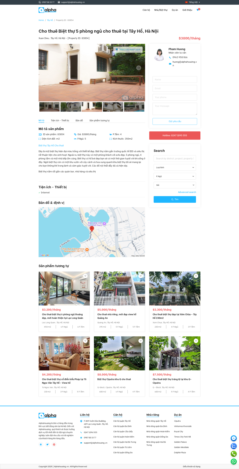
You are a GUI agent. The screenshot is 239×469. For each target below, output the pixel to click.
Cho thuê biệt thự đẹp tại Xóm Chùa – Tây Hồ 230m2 (175, 316)
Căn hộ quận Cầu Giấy (123, 431)
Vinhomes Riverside (183, 426)
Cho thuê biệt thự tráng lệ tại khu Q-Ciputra (172, 381)
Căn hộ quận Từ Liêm (122, 447)
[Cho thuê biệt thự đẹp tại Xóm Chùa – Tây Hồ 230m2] (174, 288)
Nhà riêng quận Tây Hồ (156, 421)
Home (41, 20)
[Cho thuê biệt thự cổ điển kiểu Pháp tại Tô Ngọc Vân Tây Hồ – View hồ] (64, 353)
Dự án (175, 10)
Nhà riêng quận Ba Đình (156, 426)
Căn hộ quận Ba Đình (122, 426)
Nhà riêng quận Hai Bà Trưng (156, 443)
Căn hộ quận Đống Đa (123, 452)
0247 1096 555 (90, 432)
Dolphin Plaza (180, 452)
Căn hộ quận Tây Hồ (122, 421)
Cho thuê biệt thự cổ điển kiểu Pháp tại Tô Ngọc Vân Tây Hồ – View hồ (64, 381)
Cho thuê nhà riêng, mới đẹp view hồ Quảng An (116, 316)
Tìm (176, 199)
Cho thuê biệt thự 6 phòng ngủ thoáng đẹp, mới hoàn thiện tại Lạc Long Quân (62, 316)
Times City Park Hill (182, 437)
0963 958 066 (180, 57)
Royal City (178, 431)
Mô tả (41, 120)
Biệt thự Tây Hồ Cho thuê (51, 145)
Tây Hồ (50, 20)
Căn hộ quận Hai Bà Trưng (124, 442)
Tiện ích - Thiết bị (60, 120)
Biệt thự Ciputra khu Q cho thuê (114, 379)
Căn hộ (117, 414)
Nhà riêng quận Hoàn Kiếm (158, 431)
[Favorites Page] (198, 10)
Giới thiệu (187, 10)
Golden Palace (180, 442)
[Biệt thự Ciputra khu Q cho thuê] (119, 353)
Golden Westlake (181, 447)
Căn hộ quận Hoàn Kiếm (123, 437)
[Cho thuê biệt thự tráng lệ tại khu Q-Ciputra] (174, 353)
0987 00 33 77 (48, 2)
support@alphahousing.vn (73, 2)
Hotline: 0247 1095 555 (175, 135)
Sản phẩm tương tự (99, 120)
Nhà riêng (152, 414)
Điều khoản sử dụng (191, 466)
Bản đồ (79, 120)
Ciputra (177, 421)
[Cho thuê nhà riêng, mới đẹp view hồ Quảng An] (119, 288)
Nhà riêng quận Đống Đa (157, 437)
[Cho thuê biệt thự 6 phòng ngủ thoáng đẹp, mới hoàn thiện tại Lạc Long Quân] (64, 288)
